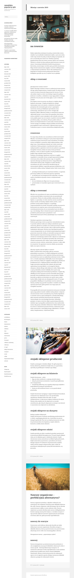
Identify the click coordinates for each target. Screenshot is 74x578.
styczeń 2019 (7, 230)
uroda (5, 354)
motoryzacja (7, 335)
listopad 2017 (7, 253)
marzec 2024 (7, 126)
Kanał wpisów (7, 371)
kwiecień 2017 (7, 267)
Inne (5, 331)
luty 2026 (6, 78)
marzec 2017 (7, 269)
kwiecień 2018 (7, 244)
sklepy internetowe (8, 349)
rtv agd (6, 347)
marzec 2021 (7, 193)
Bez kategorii (7, 319)
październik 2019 (8, 219)
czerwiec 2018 (7, 242)
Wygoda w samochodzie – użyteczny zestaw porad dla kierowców (10, 51)
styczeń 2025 (7, 106)
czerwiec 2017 (7, 262)
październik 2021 (8, 177)
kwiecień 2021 (7, 191)
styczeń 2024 (7, 131)
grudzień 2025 (7, 83)
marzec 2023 (7, 147)
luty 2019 (6, 228)
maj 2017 (6, 265)
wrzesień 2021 (7, 179)
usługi (5, 356)
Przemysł (6, 340)
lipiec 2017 (6, 260)
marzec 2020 (7, 214)
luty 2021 (6, 196)
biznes (5, 321)
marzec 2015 (7, 308)
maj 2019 (6, 225)
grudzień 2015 (7, 295)
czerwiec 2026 (7, 69)
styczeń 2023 (7, 149)
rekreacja (6, 344)
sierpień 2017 (7, 258)
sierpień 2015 (7, 304)
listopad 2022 (7, 152)
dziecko (6, 326)
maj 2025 (6, 97)
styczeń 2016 (7, 292)
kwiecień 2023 (7, 145)
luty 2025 (6, 103)
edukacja (6, 328)
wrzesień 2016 (7, 281)
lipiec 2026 (6, 67)
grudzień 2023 (7, 133)
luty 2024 (6, 129)
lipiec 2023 (6, 140)
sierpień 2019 (7, 221)
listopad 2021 (7, 175)
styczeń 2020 (7, 216)
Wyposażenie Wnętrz (9, 358)
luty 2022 (6, 170)
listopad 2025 (7, 85)
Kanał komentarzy (8, 374)
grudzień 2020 (7, 200)
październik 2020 (8, 202)
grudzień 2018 (7, 232)
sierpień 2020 (7, 207)
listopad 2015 (7, 297)
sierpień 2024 (7, 115)
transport (6, 351)
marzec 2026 (7, 76)
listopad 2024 (7, 108)
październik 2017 (8, 255)
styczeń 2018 (7, 251)
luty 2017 (6, 271)
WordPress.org (7, 376)
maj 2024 (6, 122)
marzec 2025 (7, 101)
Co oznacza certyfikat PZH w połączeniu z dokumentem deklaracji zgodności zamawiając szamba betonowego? (10, 33)
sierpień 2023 (7, 138)
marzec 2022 (7, 168)
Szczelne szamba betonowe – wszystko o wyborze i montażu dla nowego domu (10, 27)
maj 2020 (6, 212)
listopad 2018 (7, 235)
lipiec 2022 (6, 159)
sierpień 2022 (7, 156)
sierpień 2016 (7, 283)
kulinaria (6, 333)
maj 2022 (6, 163)
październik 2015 (8, 299)
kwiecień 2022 (7, 166)
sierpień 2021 (7, 182)
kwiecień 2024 (7, 124)
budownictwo (7, 324)
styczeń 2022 (7, 173)
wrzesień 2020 (7, 205)
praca (5, 338)
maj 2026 (6, 71)
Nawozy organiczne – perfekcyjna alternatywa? (45, 496)
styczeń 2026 (7, 80)
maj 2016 (6, 290)
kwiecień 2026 (7, 74)
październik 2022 (8, 154)
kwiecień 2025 (7, 99)
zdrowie (6, 361)
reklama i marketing (8, 342)
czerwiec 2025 (7, 94)
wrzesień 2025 (7, 87)
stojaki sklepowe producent (46, 358)
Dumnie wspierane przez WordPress (38, 575)
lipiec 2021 (6, 184)
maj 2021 (6, 189)
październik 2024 (8, 110)
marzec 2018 (7, 246)
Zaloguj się (6, 369)
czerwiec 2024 (7, 120)
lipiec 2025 (6, 92)
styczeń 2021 (7, 198)
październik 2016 (8, 278)
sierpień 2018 (7, 237)
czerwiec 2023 (7, 143)
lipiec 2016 (6, 285)
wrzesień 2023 (7, 136)
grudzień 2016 (7, 276)
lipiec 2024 (6, 117)
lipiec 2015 (6, 306)
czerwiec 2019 (7, 223)
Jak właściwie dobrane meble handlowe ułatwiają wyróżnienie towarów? (10, 40)
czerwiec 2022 (7, 161)
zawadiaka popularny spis (10, 6)
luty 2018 (6, 248)
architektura (7, 317)
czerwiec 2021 (7, 186)
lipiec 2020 (6, 209)
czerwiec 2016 (7, 288)
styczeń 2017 (7, 274)
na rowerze (36, 46)
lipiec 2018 (6, 239)
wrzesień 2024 (7, 113)
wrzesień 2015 (7, 301)
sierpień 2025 (7, 90)
